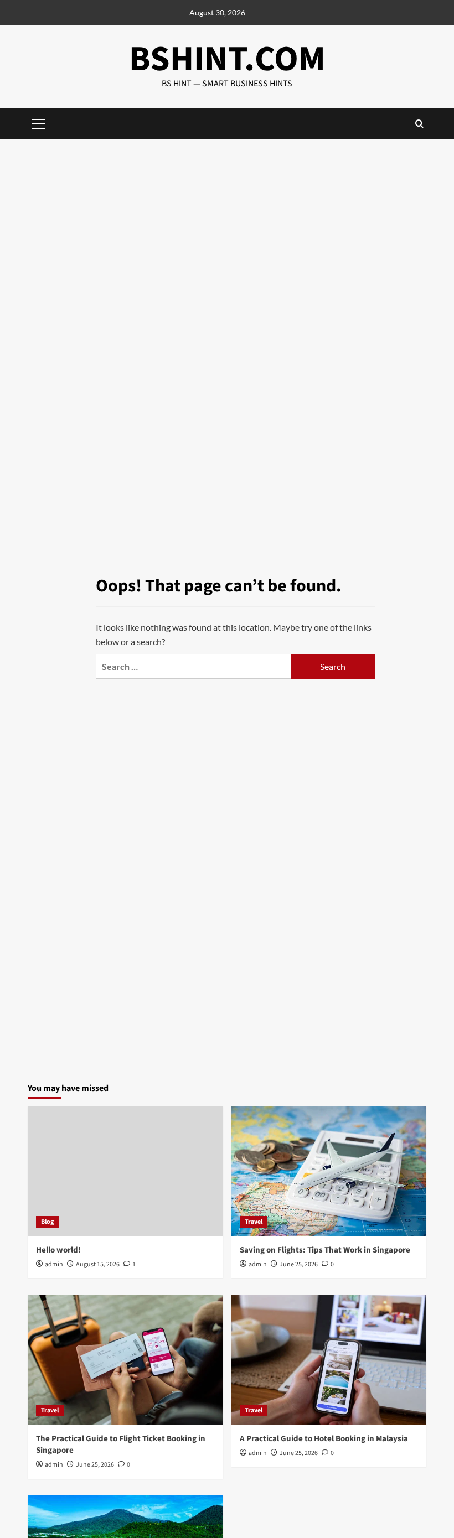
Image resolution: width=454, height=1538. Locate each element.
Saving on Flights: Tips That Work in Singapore (325, 1250)
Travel (253, 1222)
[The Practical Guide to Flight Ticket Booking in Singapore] (125, 1360)
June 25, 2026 (299, 1264)
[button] (419, 123)
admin (54, 1264)
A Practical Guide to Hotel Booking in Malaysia (324, 1439)
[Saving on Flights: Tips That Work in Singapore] (329, 1171)
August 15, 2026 (98, 1264)
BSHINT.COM (227, 59)
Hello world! (58, 1250)
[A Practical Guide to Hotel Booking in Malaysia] (329, 1360)
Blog (47, 1222)
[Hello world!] (125, 1171)
